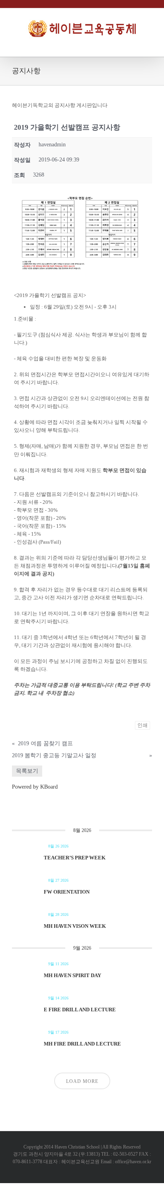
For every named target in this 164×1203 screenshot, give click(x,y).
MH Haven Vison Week (75, 926)
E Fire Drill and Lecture (80, 1010)
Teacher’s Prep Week (74, 858)
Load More (82, 1081)
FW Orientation (67, 892)
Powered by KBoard (35, 787)
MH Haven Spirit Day (72, 975)
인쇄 (142, 725)
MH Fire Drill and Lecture (82, 1044)
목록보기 (27, 771)
